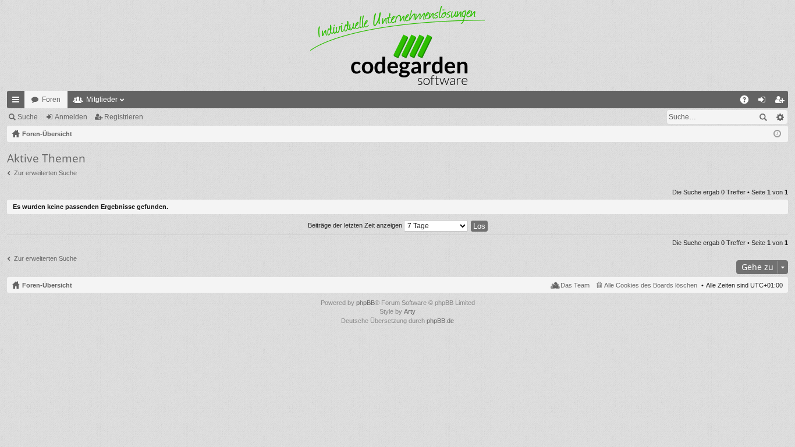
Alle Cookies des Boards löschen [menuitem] (650, 285)
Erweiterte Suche (779, 117)
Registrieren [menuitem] (781, 101)
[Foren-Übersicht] (397, 45)
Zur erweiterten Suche (45, 172)
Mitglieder (102, 99)
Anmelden (71, 117)
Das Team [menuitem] (575, 285)
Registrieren (123, 117)
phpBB (365, 302)
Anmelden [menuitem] (764, 101)
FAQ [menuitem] (748, 101)
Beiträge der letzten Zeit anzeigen (356, 225)
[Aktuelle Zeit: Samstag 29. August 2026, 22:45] (777, 133)
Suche (27, 117)
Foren (51, 99)
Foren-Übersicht (47, 285)
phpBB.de (440, 320)
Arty (410, 311)
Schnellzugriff (18, 101)
